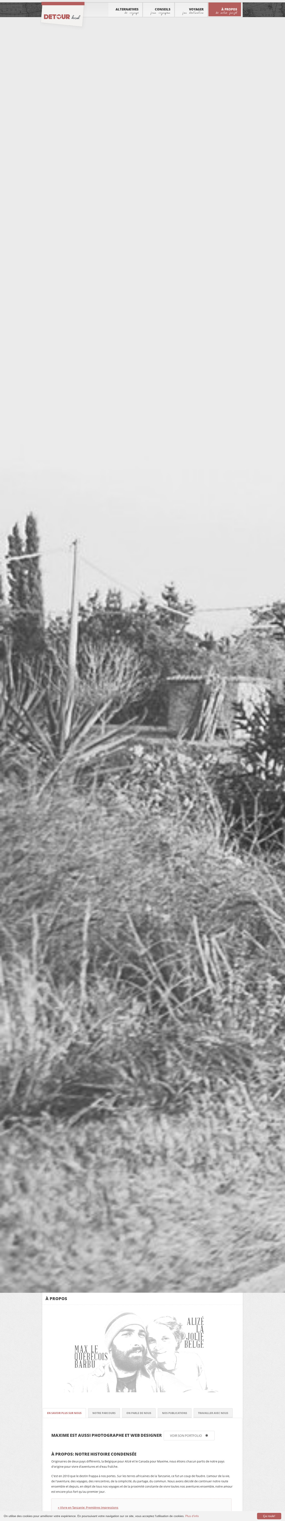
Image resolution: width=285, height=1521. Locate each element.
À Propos (226, 10)
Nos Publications (174, 1413)
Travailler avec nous (213, 1413)
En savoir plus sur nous (64, 1413)
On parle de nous (138, 1413)
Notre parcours (104, 1413)
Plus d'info (192, 1516)
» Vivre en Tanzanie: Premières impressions (88, 1508)
